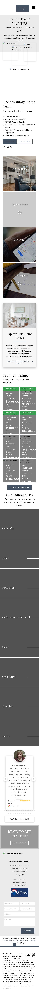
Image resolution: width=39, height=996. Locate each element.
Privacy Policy (7, 940)
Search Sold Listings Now (18, 362)
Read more (19, 798)
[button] (22, 8)
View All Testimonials (19, 819)
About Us (10, 141)
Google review (14, 806)
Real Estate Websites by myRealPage (24, 940)
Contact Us (23, 8)
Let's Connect (19, 843)
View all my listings (19, 488)
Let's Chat (25, 141)
